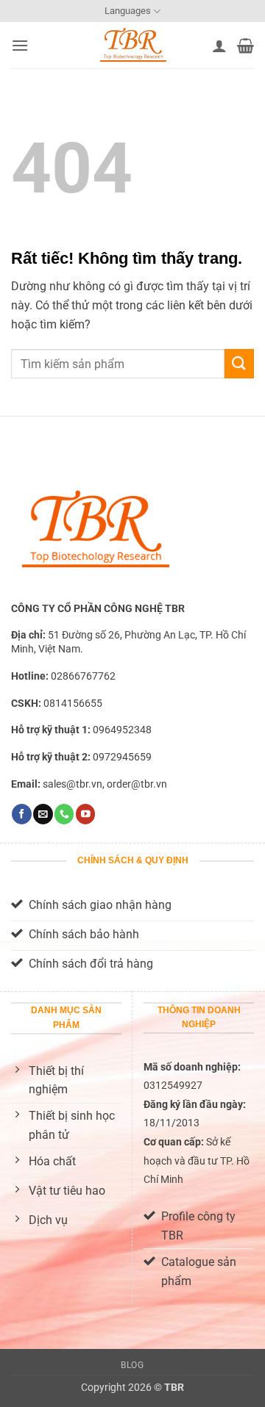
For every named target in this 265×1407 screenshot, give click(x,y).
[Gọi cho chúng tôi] (64, 814)
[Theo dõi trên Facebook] (21, 814)
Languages (128, 10)
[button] (20, 45)
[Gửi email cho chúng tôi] (42, 814)
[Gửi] (239, 363)
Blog (132, 1365)
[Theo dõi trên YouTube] (85, 814)
